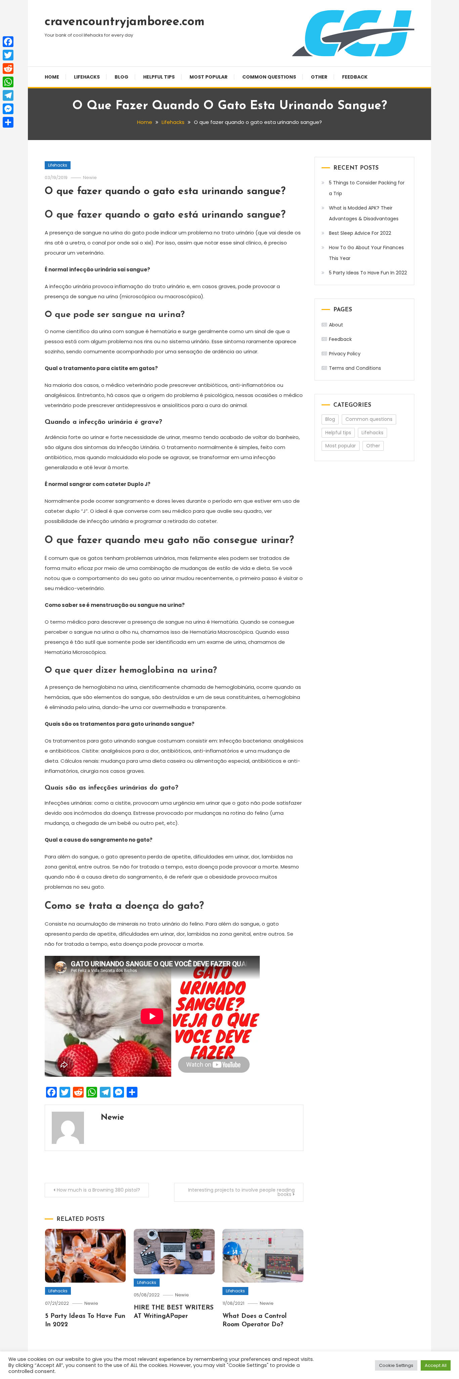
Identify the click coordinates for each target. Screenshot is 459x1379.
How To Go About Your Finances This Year (366, 253)
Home (52, 77)
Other (319, 77)
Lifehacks (87, 77)
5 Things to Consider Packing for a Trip (367, 188)
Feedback (355, 77)
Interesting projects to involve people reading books (241, 1192)
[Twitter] (8, 55)
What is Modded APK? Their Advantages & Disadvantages (364, 213)
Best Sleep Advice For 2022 (360, 233)
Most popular (208, 77)
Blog (121, 77)
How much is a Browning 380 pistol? (98, 1190)
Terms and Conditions (355, 368)
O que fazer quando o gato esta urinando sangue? (165, 191)
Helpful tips (159, 77)
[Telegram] (8, 95)
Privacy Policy (345, 353)
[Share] (8, 122)
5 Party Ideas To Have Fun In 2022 (368, 272)
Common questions (269, 77)
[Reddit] (8, 68)
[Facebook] (8, 41)
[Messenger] (8, 109)
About (336, 324)
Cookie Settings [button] (396, 1365)
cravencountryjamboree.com (125, 22)
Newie (90, 177)
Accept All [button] (436, 1365)
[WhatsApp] (8, 82)
